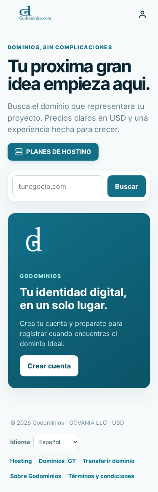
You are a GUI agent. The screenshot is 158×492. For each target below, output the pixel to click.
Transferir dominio (108, 461)
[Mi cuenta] (142, 14)
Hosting (21, 461)
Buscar (126, 186)
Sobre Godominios (36, 476)
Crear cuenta (49, 366)
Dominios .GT (57, 461)
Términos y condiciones (101, 476)
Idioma (20, 441)
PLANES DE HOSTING (58, 152)
